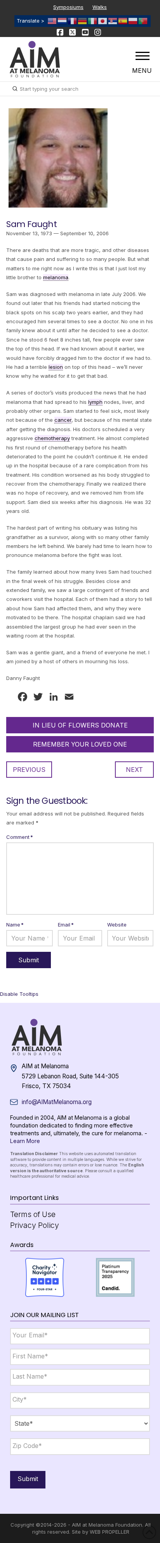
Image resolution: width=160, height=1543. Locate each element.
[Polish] (133, 21)
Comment (19, 837)
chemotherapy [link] (52, 438)
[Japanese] (103, 21)
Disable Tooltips (19, 994)
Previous (29, 769)
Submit (27, 1479)
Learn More (25, 1141)
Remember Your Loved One (80, 744)
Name (15, 924)
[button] (142, 55)
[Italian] (93, 21)
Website (117, 924)
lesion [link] (56, 367)
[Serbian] (113, 21)
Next (134, 769)
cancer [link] (62, 420)
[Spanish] (123, 21)
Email (66, 924)
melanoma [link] (55, 277)
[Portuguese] (143, 21)
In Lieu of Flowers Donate (80, 725)
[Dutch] (62, 21)
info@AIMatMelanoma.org (57, 1102)
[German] (83, 21)
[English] (52, 21)
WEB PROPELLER (109, 1532)
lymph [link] (95, 402)
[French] (73, 21)
